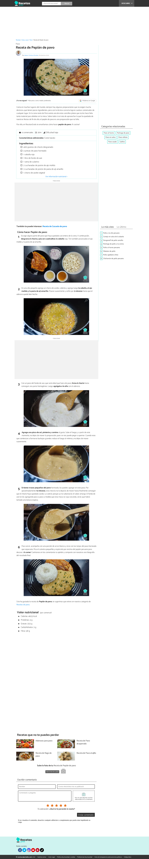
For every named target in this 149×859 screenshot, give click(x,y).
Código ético (127, 857)
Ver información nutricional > (56, 176)
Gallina (122, 141)
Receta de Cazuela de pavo (55, 226)
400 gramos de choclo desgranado (38, 147)
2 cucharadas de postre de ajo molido (39, 165)
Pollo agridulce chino (110, 254)
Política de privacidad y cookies (66, 857)
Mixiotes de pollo (109, 251)
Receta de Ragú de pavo (44, 755)
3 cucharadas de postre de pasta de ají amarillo (43, 169)
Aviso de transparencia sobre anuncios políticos (108, 857)
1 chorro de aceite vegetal (34, 173)
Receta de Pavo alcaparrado (83, 742)
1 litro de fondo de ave (32, 158)
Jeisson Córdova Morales (31, 55)
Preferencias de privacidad (84, 857)
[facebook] (20, 850)
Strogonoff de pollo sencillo (113, 240)
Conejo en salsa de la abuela (113, 236)
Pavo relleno (123, 137)
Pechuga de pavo (123, 132)
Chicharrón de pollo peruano (113, 258)
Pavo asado (112, 141)
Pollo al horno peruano (111, 247)
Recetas (18, 40)
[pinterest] (37, 850)
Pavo (31, 40)
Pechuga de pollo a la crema (113, 243)
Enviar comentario (85, 815)
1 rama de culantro (31, 161)
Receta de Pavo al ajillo (86, 753)
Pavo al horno (109, 132)
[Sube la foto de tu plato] (63, 771)
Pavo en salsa (110, 137)
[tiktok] (42, 850)
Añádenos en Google (88, 101)
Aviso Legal (51, 857)
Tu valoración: (43, 809)
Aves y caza (25, 40)
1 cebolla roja (28, 154)
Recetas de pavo (22, 604)
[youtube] (33, 850)
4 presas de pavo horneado (34, 150)
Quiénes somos (41, 857)
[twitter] (24, 850)
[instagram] (29, 850)
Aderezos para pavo (44, 740)
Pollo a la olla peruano (111, 233)
